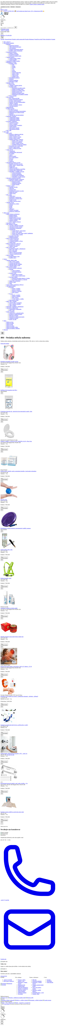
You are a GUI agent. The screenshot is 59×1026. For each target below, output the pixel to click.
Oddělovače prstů (13, 167)
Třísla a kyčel (15, 75)
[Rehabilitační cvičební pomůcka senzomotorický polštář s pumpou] (9, 527)
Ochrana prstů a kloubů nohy (15, 170)
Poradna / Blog (35, 994)
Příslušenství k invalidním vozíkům (20, 94)
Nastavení (18, 6)
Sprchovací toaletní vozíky (15, 55)
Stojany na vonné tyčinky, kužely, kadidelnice (22, 233)
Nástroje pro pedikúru (17, 142)
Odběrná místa (21, 986)
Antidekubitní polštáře (14, 119)
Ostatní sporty (12, 242)
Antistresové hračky (13, 318)
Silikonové (11, 209)
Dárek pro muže (10, 323)
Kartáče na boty (12, 199)
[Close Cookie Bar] (1, 8)
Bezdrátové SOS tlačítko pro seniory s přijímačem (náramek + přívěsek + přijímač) (19, 696)
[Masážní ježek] (9, 498)
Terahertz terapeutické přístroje (16, 49)
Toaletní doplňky (13, 59)
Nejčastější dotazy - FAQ (38, 992)
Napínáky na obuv (13, 187)
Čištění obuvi (12, 196)
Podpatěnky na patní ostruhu (18, 176)
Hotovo (2, 1007)
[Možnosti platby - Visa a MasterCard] (7, 1002)
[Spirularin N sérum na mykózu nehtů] (9, 605)
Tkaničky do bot (10, 202)
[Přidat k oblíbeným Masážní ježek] (2, 510)
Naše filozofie (50, 982)
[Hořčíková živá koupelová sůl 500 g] (9, 388)
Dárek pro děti (9, 324)
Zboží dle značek (22, 990)
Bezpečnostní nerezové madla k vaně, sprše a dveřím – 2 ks (14, 783)
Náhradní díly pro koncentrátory (16, 115)
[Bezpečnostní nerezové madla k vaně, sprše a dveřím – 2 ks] (9, 780)
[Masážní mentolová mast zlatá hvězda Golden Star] (9, 635)
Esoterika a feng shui (14, 235)
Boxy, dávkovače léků (14, 98)
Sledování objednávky (23, 987)
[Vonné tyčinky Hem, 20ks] (9, 548)
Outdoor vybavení (13, 246)
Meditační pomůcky (13, 237)
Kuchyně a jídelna (13, 277)
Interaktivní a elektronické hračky (16, 317)
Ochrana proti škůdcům (14, 263)
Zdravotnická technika (14, 129)
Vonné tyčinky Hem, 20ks (6, 549)
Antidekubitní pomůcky (14, 120)
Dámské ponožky (16, 181)
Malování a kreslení (13, 315)
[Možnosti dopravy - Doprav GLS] (4, 997)
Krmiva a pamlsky (16, 289)
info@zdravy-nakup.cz (8, 981)
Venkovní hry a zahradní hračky (16, 313)
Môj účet (34, 979)
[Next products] (2, 824)
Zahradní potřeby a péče (14, 265)
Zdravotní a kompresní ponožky (13, 178)
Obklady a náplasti (13, 103)
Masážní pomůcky (13, 216)
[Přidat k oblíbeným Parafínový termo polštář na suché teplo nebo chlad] (2, 822)
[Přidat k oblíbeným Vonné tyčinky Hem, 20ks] (2, 560)
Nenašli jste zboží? (38, 39)
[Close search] (2, 22)
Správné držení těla (16, 72)
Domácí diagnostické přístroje (16, 99)
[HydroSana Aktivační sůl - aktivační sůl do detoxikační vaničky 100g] (9, 410)
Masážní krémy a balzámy (15, 217)
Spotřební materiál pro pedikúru (19, 144)
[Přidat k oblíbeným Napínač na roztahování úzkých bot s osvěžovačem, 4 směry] (2, 735)
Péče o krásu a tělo (10, 247)
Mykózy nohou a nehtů (14, 138)
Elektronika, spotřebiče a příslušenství (14, 306)
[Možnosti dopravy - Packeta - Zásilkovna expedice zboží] (17, 997)
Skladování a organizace (14, 281)
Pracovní (11, 158)
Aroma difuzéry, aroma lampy (19, 230)
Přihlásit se (3, 35)
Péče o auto (11, 310)
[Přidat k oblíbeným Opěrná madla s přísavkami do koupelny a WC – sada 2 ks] (2, 764)
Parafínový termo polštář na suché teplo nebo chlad (12, 812)
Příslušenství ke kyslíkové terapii (16, 112)
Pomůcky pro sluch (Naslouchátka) (17, 102)
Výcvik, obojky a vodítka (18, 299)
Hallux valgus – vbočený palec (16, 165)
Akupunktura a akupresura (15, 228)
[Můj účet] (2, 33)
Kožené (11, 205)
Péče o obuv (9, 194)
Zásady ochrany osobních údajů (37, 4)
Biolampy (8, 44)
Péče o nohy (9, 133)
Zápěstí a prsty (15, 76)
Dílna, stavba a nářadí (14, 261)
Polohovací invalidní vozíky (18, 90)
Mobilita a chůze (10, 83)
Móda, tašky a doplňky (11, 301)
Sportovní (11, 161)
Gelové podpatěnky (16, 173)
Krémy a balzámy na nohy (15, 137)
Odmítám (13, 6)
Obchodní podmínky (37, 981)
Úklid (10, 283)
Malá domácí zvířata (13, 300)
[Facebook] (3, 983)
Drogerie (11, 269)
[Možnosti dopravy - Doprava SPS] (29, 997)
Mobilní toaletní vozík (17, 91)
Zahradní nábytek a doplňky (15, 264)
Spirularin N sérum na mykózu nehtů (9, 608)
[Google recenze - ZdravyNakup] (47, 1000)
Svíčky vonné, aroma (17, 232)
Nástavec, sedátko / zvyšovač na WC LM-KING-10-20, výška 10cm (16, 441)
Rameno (14, 71)
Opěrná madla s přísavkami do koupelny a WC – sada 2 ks (14, 753)
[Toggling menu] (2, 333)
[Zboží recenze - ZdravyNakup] (21, 1000)
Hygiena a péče (12, 273)
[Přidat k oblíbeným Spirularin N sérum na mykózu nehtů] (2, 618)
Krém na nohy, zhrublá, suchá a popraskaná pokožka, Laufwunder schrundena (18, 471)
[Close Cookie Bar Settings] (1, 1005)
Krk (13, 68)
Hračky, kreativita (10, 311)
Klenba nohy (12, 166)
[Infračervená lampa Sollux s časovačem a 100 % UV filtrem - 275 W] (9, 664)
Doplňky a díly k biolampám (15, 50)
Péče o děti (8, 130)
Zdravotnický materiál (14, 127)
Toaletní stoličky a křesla (14, 58)
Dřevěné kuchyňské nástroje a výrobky (21, 278)
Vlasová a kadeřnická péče (15, 253)
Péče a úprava (15, 292)
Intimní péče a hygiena (17, 274)
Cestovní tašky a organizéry (15, 302)
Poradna (27, 39)
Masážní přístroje (13, 215)
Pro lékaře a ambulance (11, 121)
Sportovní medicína (13, 80)
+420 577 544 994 (5, 30)
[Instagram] (9, 983)
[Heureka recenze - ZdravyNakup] (7, 1000)
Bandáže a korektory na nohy (16, 163)
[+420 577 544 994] (5, 29)
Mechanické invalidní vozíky (18, 88)
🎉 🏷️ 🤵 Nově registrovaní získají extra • (22, 11)
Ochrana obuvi (12, 189)
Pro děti (11, 160)
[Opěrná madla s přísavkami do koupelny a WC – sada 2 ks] (9, 752)
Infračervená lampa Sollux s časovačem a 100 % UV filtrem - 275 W (16, 666)
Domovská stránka (5, 343)
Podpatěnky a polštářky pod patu (16, 171)
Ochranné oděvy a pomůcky (15, 125)
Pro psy (11, 293)
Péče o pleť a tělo (13, 250)
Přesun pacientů (12, 95)
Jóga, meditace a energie (11, 224)
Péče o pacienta (9, 97)
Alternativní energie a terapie (15, 227)
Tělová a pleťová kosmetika (15, 252)
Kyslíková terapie (10, 108)
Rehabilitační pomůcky (14, 77)
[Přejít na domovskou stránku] (4, 14)
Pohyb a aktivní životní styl (12, 238)
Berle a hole (12, 84)
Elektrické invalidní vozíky (18, 93)
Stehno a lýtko (15, 73)
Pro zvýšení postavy (13, 157)
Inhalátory (11, 113)
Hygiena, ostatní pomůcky (15, 101)
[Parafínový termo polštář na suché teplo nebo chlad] (9, 810)
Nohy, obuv (6, 131)
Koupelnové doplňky (14, 54)
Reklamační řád (21, 985)
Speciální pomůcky (13, 106)
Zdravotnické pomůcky (8, 43)
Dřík (13, 65)
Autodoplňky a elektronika (15, 309)
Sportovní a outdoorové (14, 211)
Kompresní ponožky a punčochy (16, 179)
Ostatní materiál (12, 126)
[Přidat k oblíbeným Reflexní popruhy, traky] (2, 588)
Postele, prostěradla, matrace (15, 104)
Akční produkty (21, 991)
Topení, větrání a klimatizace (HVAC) (15, 284)
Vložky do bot (9, 149)
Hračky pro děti (12, 319)
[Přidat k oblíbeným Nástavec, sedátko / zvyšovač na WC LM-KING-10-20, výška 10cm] (2, 451)
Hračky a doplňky (16, 288)
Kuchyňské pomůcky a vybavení (19, 279)
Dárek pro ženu (9, 322)
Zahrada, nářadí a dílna (11, 260)
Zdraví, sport (6, 212)
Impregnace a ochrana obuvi (15, 198)
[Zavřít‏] (2, 1021)
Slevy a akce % (6, 41)
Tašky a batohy (12, 305)
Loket (13, 70)
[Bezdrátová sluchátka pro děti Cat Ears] (9, 360)
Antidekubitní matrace (14, 117)
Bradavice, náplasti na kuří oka (16, 134)
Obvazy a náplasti (13, 124)
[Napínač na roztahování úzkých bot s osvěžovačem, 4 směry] (9, 723)
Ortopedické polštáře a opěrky (13, 61)
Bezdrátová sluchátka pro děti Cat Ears (9, 361)
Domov (5, 259)
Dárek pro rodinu (10, 325)
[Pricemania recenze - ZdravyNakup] (35, 1000)
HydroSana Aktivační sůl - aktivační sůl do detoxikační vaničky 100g (16, 411)
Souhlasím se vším (5, 6)
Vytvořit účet (9, 35)
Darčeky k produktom (23, 988)
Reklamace (31, 39)
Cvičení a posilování (13, 239)
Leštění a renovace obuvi (15, 201)
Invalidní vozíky (13, 86)
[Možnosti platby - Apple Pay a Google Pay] (22, 1002)
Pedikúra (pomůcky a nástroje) (16, 139)
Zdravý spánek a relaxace (15, 221)
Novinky (3, 39)
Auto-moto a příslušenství (12, 307)
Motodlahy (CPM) (13, 81)
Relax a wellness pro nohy (15, 148)
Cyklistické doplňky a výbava (16, 241)
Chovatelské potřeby (11, 286)
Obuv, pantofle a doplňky (15, 304)
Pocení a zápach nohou (14, 147)
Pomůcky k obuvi (10, 185)
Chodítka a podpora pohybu (15, 85)
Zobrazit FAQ (4, 976)
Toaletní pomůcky (10, 57)
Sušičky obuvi (12, 193)
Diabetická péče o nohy (14, 135)
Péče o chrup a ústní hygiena (18, 275)
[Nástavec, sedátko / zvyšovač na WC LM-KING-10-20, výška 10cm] (9, 438)
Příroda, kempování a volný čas (13, 243)
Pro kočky (11, 287)
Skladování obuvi (13, 192)
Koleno (13, 67)
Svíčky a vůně (12, 282)
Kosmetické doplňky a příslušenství (17, 248)
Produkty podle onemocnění (18, 39)
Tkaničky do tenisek (13, 210)
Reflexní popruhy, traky (6, 578)
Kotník (13, 66)
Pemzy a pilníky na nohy (17, 143)
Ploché (10, 207)
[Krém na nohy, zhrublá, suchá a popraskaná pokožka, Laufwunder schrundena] (9, 468)
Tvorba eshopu (7, 1004)
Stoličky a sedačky (13, 53)
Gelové (11, 155)
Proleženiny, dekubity (11, 116)
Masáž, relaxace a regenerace (13, 214)
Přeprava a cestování (16, 291)
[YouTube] (3, 984)
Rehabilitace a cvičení (11, 62)
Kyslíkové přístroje (13, 109)
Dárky (4, 320)
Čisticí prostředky (16, 270)
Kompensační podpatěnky (18, 175)
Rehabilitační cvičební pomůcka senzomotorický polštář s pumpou (16, 528)
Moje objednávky (47, 39)
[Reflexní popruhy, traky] (9, 577)
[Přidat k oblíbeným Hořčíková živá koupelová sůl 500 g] (2, 393)
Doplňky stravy (12, 257)
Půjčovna (5, 329)
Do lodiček (11, 153)
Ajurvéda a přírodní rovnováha (16, 225)
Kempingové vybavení (14, 245)
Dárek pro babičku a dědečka (13, 328)
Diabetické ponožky (16, 183)
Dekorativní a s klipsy (14, 203)
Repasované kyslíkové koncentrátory (17, 111)
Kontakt (53, 39)
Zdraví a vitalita (9, 255)
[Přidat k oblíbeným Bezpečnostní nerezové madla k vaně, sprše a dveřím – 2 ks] (2, 794)
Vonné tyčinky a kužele (17, 234)
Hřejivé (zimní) (12, 156)
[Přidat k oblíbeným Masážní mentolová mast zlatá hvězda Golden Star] (2, 647)
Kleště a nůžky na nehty (17, 140)
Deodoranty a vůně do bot (15, 197)
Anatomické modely (13, 122)
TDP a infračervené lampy (15, 47)
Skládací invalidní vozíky (18, 89)
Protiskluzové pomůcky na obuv (16, 191)
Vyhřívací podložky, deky (15, 219)
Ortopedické (12, 151)
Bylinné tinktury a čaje (14, 256)
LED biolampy (12, 48)
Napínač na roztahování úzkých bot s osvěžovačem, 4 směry (14, 725)
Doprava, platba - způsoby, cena (22, 980)
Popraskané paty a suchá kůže (16, 145)
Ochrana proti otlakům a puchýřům (17, 169)
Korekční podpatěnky (17, 174)
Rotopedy (11, 79)
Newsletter (20, 994)
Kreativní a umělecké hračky (15, 314)
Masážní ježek (4, 499)
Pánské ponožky (16, 184)
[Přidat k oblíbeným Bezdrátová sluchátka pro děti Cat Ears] (2, 372)
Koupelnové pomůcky (11, 52)
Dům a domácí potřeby (11, 266)
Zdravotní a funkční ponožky (15, 180)
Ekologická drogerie (16, 271)
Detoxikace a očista (10, 223)
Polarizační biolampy (14, 45)
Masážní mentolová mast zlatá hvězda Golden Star (12, 636)
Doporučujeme (8, 39)
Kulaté (10, 206)
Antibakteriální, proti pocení (15, 152)
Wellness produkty (13, 220)
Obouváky (11, 188)
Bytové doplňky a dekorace (15, 268)
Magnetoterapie (9, 107)
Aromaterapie (12, 229)
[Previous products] (1, 824)
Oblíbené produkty (22, 992)
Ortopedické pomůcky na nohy (13, 162)
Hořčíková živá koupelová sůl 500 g (9, 390)
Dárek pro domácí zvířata (12, 327)
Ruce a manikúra (13, 251)
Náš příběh (49, 981)
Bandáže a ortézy (13, 63)
